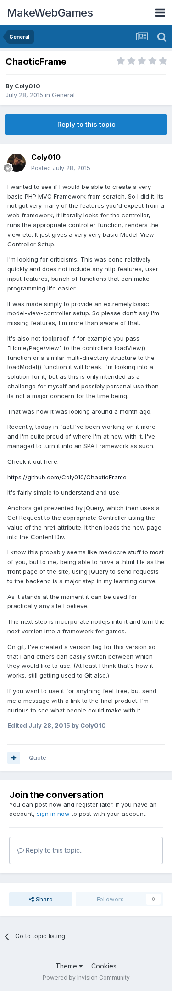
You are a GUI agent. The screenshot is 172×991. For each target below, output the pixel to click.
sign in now (53, 813)
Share (43, 899)
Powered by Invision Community (86, 977)
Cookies (104, 966)
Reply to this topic (86, 124)
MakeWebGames (50, 12)
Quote (37, 757)
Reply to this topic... (54, 850)
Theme (67, 966)
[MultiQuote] (13, 758)
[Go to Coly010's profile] (16, 163)
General (63, 94)
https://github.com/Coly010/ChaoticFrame (67, 477)
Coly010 (27, 86)
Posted (60, 167)
